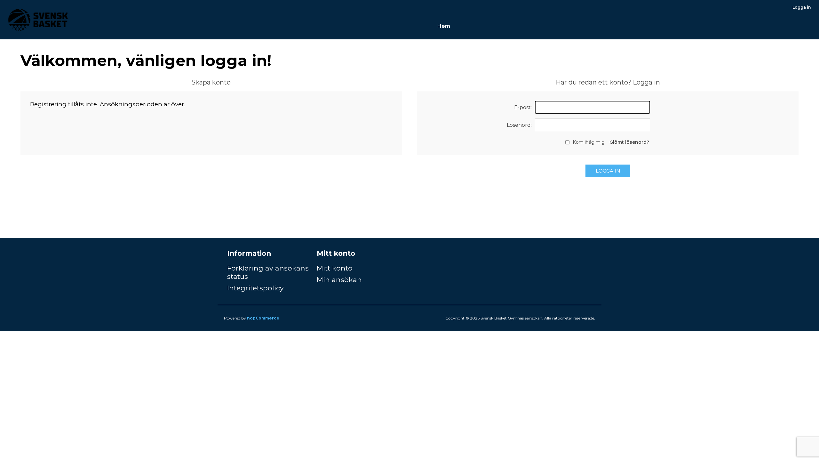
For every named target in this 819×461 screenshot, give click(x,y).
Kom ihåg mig (589, 142)
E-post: (523, 107)
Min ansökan (339, 279)
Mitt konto (335, 268)
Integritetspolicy (255, 288)
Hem (443, 26)
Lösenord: (519, 125)
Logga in (801, 7)
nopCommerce (263, 318)
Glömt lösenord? (629, 142)
